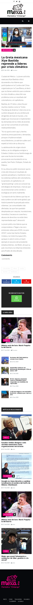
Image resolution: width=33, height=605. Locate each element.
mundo (22, 268)
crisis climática (6, 268)
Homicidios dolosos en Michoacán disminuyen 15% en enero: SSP (20, 369)
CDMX (6, 551)
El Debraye (7, 476)
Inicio (5, 599)
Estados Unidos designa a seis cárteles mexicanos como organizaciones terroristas (13, 444)
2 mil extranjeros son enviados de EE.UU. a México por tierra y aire (20, 393)
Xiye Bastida (14, 271)
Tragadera (18, 599)
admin (15, 70)
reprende (5, 271)
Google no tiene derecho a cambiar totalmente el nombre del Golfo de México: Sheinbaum (15, 483)
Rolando (27, 599)
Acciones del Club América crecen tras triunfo (19, 358)
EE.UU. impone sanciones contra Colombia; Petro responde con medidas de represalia (19, 381)
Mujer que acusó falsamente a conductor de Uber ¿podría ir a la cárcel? (14, 558)
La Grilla (20, 601)
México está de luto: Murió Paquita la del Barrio (15, 346)
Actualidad (8, 514)
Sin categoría (7, 50)
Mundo (6, 340)
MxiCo (6, 437)
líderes (15, 268)
